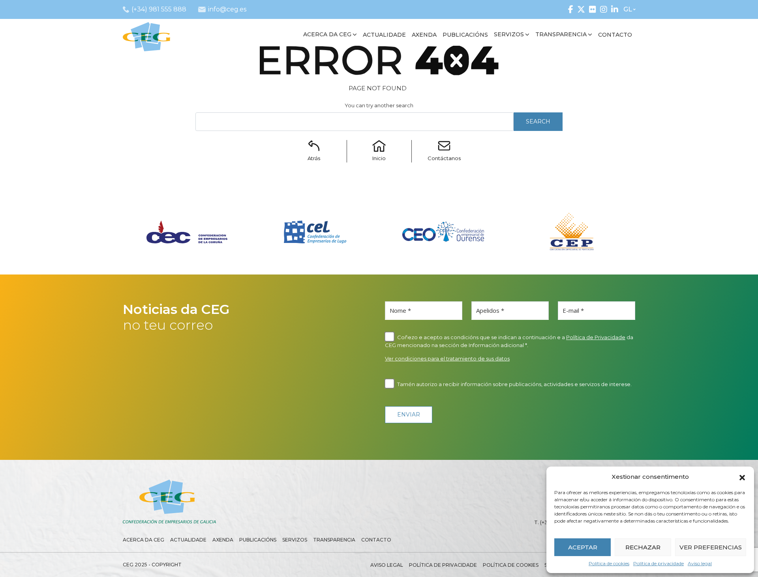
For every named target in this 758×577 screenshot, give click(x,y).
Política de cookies (609, 563)
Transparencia (334, 540)
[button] (742, 477)
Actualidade (188, 540)
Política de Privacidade (595, 337)
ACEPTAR (582, 547)
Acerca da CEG (143, 540)
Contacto (376, 540)
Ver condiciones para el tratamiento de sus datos (447, 358)
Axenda (222, 540)
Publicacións (257, 540)
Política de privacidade (658, 563)
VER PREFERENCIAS (710, 547)
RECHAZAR (642, 547)
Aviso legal (700, 563)
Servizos (294, 540)
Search (538, 121)
